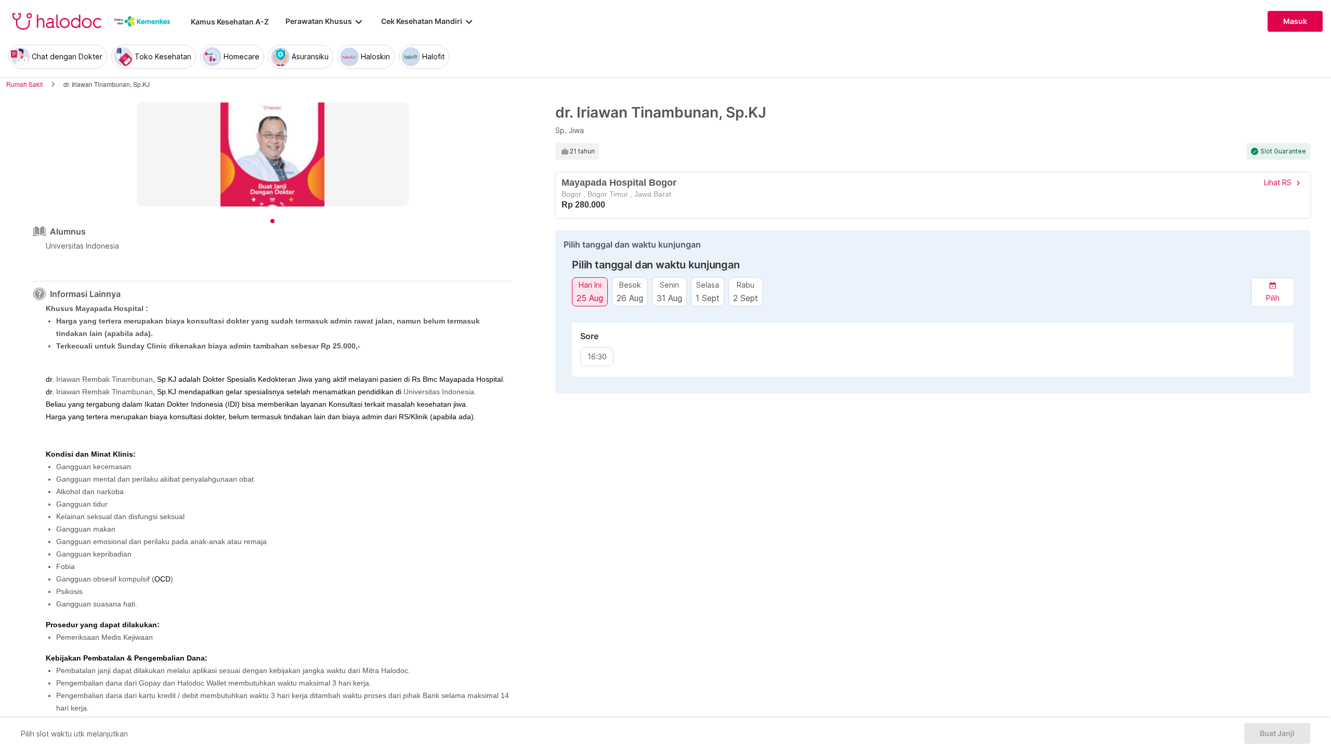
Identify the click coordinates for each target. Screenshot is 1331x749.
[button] (1273, 292)
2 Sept (745, 298)
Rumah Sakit (24, 84)
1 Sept (708, 298)
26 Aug (630, 298)
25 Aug (590, 298)
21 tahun (582, 151)
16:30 (597, 357)
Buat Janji (1277, 733)
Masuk (1295, 21)
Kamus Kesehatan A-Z (230, 21)
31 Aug (669, 298)
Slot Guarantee (1283, 151)
